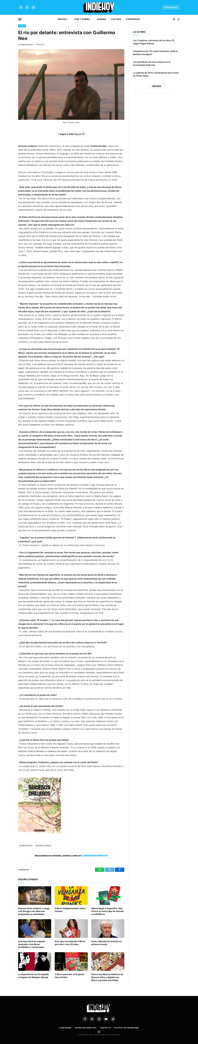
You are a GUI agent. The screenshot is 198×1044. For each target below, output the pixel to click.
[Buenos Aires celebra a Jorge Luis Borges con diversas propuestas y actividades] (34, 895)
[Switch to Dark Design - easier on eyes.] (178, 19)
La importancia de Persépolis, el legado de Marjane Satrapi (33, 976)
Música (62, 19)
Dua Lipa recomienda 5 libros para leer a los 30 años (70, 943)
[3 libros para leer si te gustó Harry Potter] (71, 961)
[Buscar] (174, 19)
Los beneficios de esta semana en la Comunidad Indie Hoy (151, 63)
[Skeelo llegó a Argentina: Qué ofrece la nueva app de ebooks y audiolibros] (107, 895)
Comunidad (171, 7)
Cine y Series (82, 19)
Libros (22, 26)
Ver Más (156, 86)
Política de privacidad (126, 1028)
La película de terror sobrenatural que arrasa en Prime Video (156, 74)
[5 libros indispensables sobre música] (71, 895)
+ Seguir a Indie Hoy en (70, 134)
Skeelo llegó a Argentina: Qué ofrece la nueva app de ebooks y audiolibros (107, 911)
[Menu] (20, 19)
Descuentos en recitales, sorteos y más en (71, 855)
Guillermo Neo (26, 845)
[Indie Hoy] (99, 7)
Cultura (116, 19)
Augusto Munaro (27, 44)
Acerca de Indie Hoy (85, 1028)
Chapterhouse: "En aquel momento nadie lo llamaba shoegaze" (155, 53)
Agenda (101, 19)
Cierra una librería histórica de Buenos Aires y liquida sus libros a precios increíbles (107, 977)
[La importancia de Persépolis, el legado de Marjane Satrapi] (34, 961)
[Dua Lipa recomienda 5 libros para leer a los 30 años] (71, 928)
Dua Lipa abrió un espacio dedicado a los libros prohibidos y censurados (31, 944)
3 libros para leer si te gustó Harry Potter (69, 976)
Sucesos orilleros (43, 845)
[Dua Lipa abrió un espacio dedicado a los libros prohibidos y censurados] (34, 928)
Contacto (105, 1028)
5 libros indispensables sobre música (70, 910)
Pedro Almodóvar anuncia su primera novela (106, 943)
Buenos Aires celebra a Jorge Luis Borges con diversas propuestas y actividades (33, 911)
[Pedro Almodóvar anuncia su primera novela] (107, 928)
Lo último (139, 32)
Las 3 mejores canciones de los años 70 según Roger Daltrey (153, 42)
